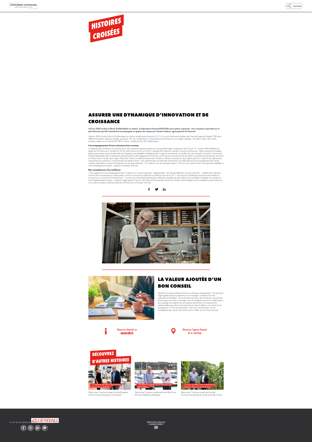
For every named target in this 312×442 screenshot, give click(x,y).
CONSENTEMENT (156, 424)
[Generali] (34, 420)
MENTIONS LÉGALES (156, 422)
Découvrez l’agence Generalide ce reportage (195, 331)
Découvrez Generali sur (127, 331)
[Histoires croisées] (53, 6)
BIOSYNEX (158, 136)
